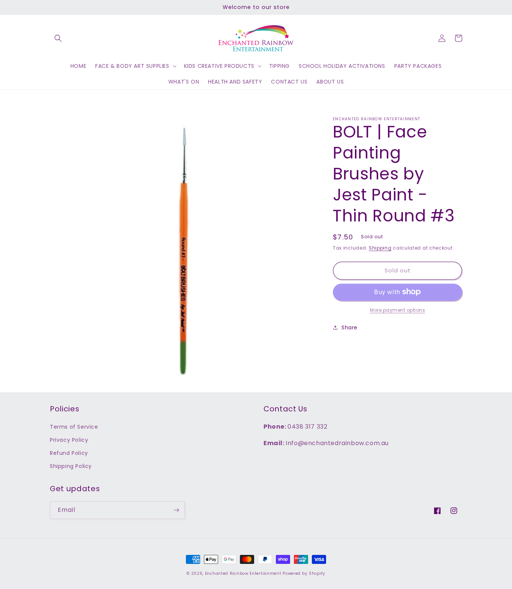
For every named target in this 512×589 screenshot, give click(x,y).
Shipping (380, 248)
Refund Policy (69, 453)
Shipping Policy (71, 466)
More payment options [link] (397, 309)
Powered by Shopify (304, 573)
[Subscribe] (176, 510)
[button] (58, 38)
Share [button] (349, 327)
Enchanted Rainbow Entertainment (244, 573)
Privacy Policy (69, 440)
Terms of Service (74, 427)
